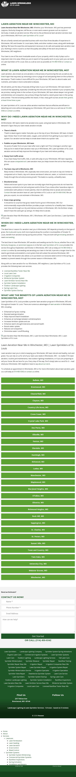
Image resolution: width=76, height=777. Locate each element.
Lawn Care (10, 658)
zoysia (18, 232)
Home (5, 731)
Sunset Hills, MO (38, 543)
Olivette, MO (38, 502)
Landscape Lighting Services (44, 658)
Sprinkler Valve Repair (17, 674)
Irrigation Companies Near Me (57, 664)
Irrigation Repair (36, 664)
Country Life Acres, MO (38, 407)
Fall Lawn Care (64, 658)
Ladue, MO (38, 468)
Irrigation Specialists (60, 670)
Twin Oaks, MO (38, 557)
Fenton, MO (38, 441)
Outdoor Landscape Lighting (14, 286)
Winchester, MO (38, 577)
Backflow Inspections (63, 680)
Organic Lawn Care (14, 655)
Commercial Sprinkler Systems (20, 757)
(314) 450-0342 (43, 640)
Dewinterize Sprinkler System (39, 674)
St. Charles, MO (38, 530)
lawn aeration (55, 304)
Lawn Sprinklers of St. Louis (32, 35)
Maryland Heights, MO (38, 489)
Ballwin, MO (38, 380)
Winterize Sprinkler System (14, 278)
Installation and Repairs (18, 764)
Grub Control (14, 748)
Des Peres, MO (38, 428)
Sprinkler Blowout (32, 661)
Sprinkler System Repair (17, 667)
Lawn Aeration (14, 745)
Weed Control (14, 750)
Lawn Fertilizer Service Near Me (16, 281)
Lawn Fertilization (15, 741)
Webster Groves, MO (38, 570)
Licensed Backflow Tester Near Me (17, 271)
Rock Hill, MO (38, 516)
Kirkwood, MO (38, 462)
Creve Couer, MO (38, 414)
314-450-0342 (56, 62)
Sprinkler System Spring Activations (58, 652)
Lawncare (9, 738)
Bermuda (9, 232)
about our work (44, 364)
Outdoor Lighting (24, 658)
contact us (68, 62)
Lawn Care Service (60, 674)
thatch (3, 76)
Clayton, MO (38, 400)
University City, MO (38, 564)
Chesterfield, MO (38, 394)
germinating (61, 235)
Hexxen (41, 716)
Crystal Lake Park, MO (38, 421)
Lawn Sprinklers (10, 652)
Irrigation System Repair (59, 667)
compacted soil (20, 161)
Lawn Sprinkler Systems (60, 655)
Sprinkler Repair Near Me (16, 664)
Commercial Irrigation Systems (36, 655)
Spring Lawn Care (10, 288)
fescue (56, 242)
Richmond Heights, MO (38, 509)
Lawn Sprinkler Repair (38, 667)
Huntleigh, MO (38, 455)
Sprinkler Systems (12, 752)
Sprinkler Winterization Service (19, 670)
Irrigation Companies (12, 276)
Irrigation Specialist (42, 670)
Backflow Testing (64, 661)
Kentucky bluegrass (8, 245)
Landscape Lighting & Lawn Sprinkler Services (26, 708)
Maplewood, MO (38, 482)
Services (6, 736)
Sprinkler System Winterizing (19, 755)
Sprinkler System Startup (13, 290)
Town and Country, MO (38, 550)
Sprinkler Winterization (13, 661)
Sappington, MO (38, 523)
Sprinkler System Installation (15, 283)
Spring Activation (15, 762)
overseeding (9, 237)
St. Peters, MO (38, 536)
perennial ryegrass (26, 245)
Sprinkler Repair (49, 661)
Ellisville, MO (38, 434)
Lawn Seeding (14, 743)
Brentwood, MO (38, 387)
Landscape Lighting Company (31, 652)
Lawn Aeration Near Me (13, 683)
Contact (7, 192)
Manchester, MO (38, 475)
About (5, 734)
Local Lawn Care (10, 273)
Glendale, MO (38, 448)
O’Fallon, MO (38, 496)
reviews (65, 708)
